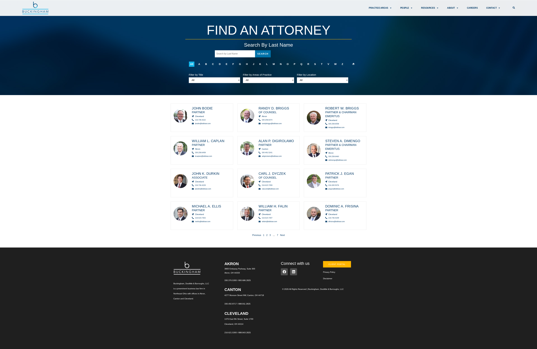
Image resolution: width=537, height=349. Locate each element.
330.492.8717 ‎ (230, 304)
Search (262, 54)
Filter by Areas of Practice (257, 74)
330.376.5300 (230, 280)
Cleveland (236, 313)
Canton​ (232, 289)
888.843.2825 (244, 332)
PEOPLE (404, 8)
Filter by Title (196, 74)
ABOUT (451, 8)
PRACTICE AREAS (378, 8)
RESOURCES (428, 8)
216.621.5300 (230, 332)
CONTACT (491, 8)
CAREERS (472, 8)
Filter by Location (306, 74)
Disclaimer (327, 278)
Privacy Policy (329, 272)
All (191, 64)
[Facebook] (284, 271)
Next (282, 235)
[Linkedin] (293, 271)
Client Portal (337, 264)
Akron (231, 264)
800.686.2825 (244, 280)
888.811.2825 (244, 304)
